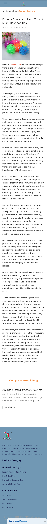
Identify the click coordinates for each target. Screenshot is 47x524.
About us (6, 495)
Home (9, 11)
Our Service (7, 507)
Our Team (7, 503)
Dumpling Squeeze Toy (12, 480)
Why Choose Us (9, 499)
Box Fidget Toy (9, 476)
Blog (15, 11)
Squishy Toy (15, 64)
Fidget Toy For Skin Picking (14, 472)
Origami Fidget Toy (11, 484)
